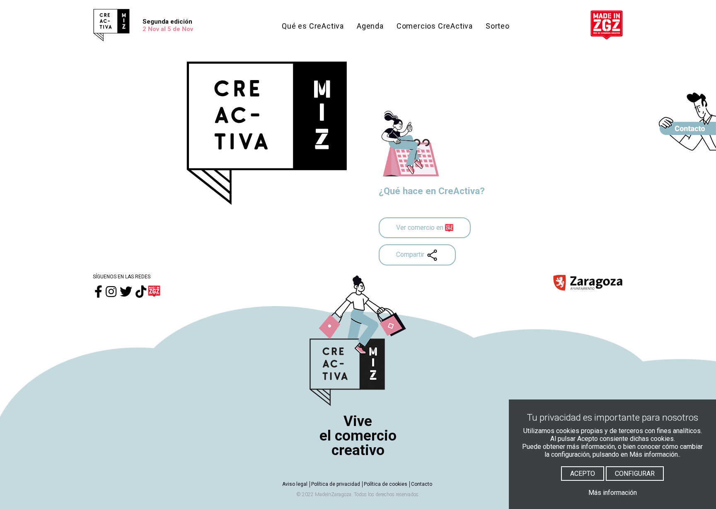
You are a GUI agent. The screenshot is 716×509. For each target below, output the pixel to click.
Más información (612, 493)
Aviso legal (294, 484)
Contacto (421, 484)
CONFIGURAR (635, 473)
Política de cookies (385, 484)
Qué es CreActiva (313, 26)
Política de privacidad (335, 484)
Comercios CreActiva (435, 26)
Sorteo (498, 26)
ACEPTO (582, 473)
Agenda (370, 26)
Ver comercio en (420, 227)
